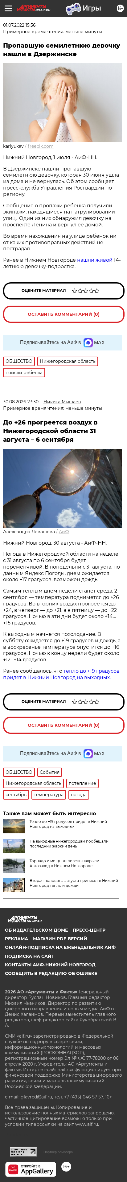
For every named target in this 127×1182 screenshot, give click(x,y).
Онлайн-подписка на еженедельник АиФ (60, 947)
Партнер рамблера (58, 1152)
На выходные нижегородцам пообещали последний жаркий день (69, 843)
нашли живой (95, 260)
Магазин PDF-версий (60, 938)
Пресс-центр (89, 930)
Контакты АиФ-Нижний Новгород (50, 965)
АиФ (64, 531)
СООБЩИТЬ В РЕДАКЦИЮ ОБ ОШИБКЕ (51, 973)
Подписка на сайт (29, 956)
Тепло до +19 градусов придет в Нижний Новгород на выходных (68, 824)
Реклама (16, 938)
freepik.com (41, 146)
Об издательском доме (36, 930)
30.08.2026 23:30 (21, 402)
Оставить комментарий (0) (64, 314)
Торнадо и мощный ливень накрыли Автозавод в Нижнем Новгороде (64, 863)
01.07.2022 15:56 (19, 25)
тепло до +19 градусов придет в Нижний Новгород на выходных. (61, 674)
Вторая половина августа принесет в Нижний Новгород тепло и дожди (74, 883)
